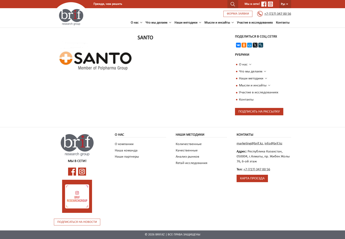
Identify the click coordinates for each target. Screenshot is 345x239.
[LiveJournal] (260, 45)
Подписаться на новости (77, 222)
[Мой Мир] (249, 45)
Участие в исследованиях (255, 22)
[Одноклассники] (244, 45)
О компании (124, 144)
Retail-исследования (191, 163)
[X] (255, 45)
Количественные (189, 144)
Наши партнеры (127, 157)
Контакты (282, 22)
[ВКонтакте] (238, 45)
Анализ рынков (187, 157)
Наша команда (126, 150)
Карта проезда (252, 178)
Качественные (187, 150)
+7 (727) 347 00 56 (277, 14)
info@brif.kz (273, 143)
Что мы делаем (250, 71)
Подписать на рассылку (259, 112)
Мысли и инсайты (253, 85)
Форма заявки (238, 13)
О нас (243, 64)
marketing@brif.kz (250, 143)
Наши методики (185, 22)
